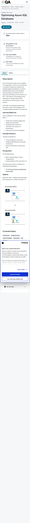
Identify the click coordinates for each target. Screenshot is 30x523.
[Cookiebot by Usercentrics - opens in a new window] (21, 243)
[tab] (4, 73)
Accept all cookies (15, 274)
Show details (21, 269)
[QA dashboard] (6, 2)
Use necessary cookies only (15, 279)
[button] (27, 2)
